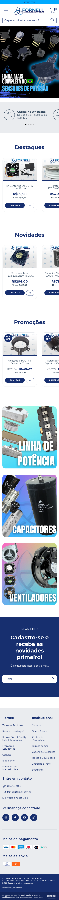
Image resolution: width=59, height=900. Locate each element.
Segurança (38, 769)
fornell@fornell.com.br (19, 792)
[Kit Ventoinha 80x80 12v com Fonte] (30, 205)
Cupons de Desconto (43, 752)
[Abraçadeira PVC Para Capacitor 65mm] (30, 380)
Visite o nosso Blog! (17, 797)
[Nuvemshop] (12, 888)
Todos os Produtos (12, 725)
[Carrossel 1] (29, 62)
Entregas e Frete (41, 763)
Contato (6, 754)
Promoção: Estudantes (8, 747)
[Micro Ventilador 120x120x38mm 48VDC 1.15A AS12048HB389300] (30, 293)
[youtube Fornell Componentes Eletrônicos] (24, 817)
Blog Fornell (9, 760)
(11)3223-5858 (29, 2)
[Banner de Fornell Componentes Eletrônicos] (29, 437)
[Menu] (5, 10)
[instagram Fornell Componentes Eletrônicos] (5, 817)
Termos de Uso (40, 746)
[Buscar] (52, 20)
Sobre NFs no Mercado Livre (10, 768)
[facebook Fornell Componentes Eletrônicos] (15, 817)
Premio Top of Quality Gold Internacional (14, 738)
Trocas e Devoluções (43, 757)
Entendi (51, 896)
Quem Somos (39, 731)
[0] (52, 11)
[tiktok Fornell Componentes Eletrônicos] (33, 817)
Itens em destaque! (13, 731)
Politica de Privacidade (38, 738)
